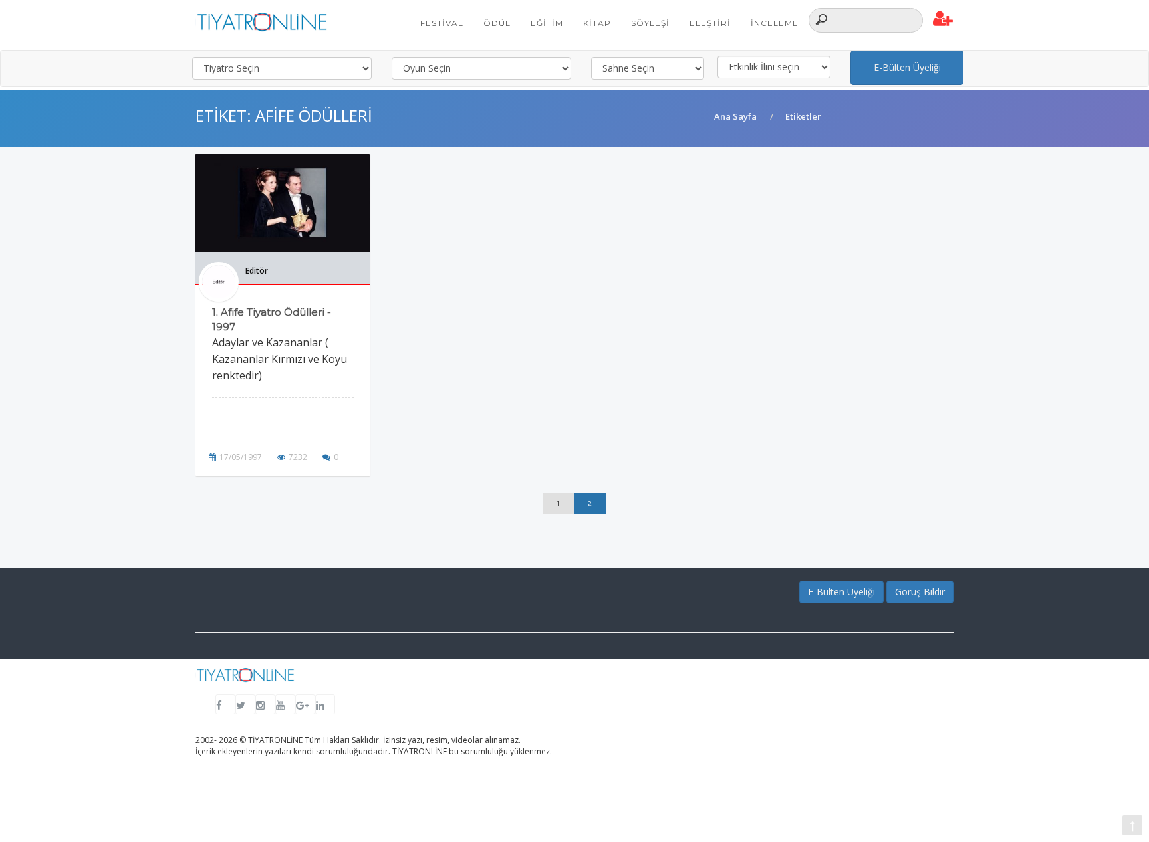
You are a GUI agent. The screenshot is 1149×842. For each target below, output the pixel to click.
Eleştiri (710, 23)
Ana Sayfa (735, 116)
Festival (441, 23)
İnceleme (775, 23)
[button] (943, 19)
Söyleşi (650, 23)
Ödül (497, 23)
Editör (256, 270)
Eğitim (547, 23)
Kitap (597, 23)
